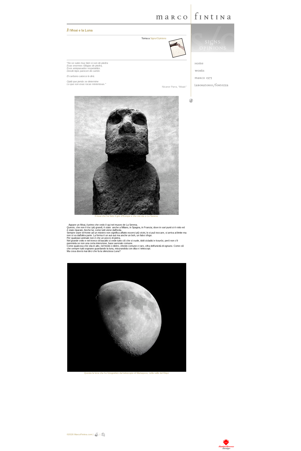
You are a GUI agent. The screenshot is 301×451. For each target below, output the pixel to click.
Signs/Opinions (158, 38)
